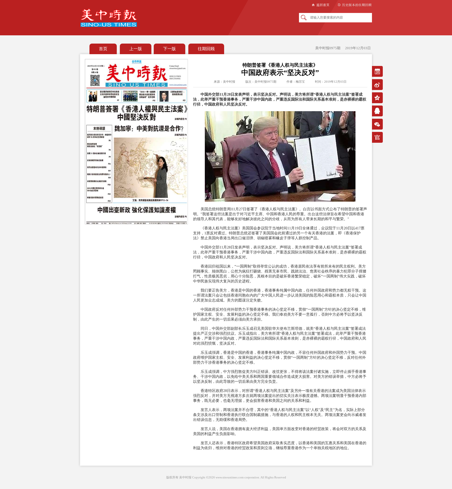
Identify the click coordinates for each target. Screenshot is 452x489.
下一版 (169, 48)
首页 (103, 48)
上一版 (135, 48)
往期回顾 (206, 48)
